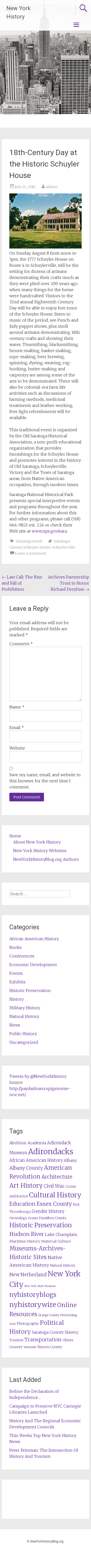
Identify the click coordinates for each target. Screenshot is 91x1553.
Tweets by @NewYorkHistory (37, 1076)
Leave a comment (30, 553)
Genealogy (18, 1218)
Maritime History (24, 1241)
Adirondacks (50, 1151)
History (16, 999)
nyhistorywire (32, 1304)
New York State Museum (40, 1286)
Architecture (56, 1177)
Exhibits (17, 981)
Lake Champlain (61, 1234)
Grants (33, 1218)
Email (16, 727)
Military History (24, 1007)
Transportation (42, 1339)
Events (16, 973)
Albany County (26, 1168)
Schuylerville (63, 547)
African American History (34, 938)
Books (15, 947)
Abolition (18, 1143)
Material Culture (56, 1241)
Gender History (48, 1211)
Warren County (49, 1347)
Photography (28, 1323)
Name (17, 706)
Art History (26, 1185)
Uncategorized (29, 541)
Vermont (30, 1347)
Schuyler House (37, 547)
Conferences (21, 956)
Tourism (16, 1340)
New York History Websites (39, 850)
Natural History (24, 1016)
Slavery (71, 1332)
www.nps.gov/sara (49, 531)
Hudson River (26, 1234)
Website (17, 748)
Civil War (54, 1186)
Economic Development (33, 964)
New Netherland (28, 1275)
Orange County (48, 1315)
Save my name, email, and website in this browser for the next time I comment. (45, 780)
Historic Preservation (30, 990)
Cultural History (55, 1195)
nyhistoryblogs (32, 1295)
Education (22, 1203)
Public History (23, 1033)
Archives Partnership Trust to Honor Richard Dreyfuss (68, 583)
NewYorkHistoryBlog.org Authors (46, 859)
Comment (21, 643)
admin (51, 187)
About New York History (37, 842)
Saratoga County (48, 1332)
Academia (37, 1143)
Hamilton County (52, 1218)
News (14, 1025)
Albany (70, 1160)
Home (15, 835)
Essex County (54, 1203)
